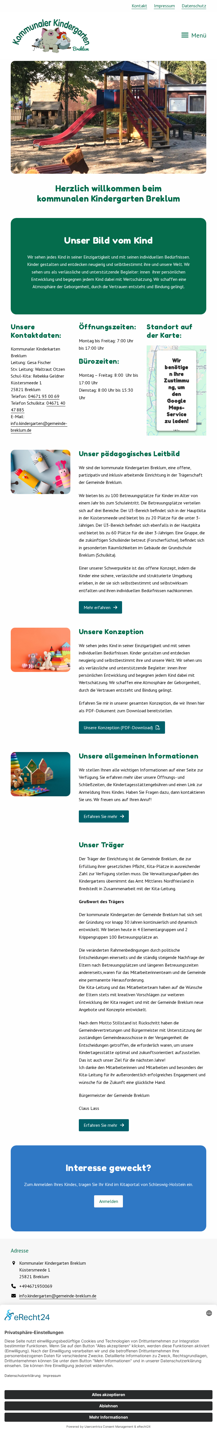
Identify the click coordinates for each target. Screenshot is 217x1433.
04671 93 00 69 (43, 396)
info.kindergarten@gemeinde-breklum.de (57, 1295)
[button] (193, 35)
